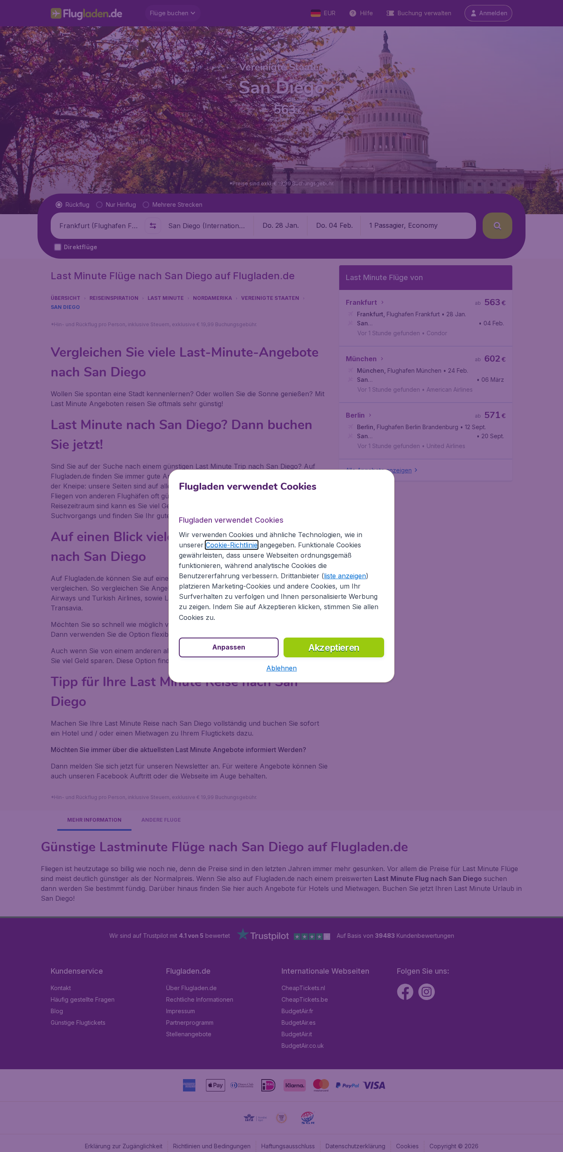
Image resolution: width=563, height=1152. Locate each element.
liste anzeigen (345, 576)
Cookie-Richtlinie (232, 545)
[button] (281, 668)
